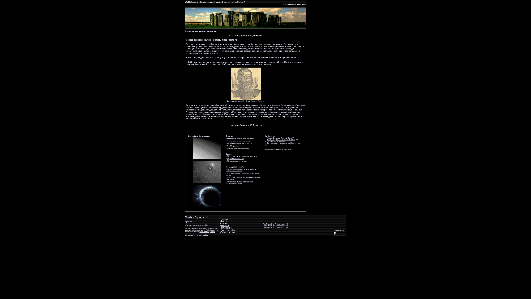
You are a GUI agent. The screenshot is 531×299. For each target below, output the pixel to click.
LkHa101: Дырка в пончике (236, 146)
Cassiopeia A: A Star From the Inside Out (243, 156)
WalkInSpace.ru (191, 2)
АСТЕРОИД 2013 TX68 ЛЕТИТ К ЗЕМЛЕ (281, 140)
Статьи (224, 223)
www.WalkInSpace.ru (207, 232)
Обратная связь (228, 232)
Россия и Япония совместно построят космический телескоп (240, 182)
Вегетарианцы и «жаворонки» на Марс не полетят (284, 143)
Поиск (304, 4)
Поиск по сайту (228, 230)
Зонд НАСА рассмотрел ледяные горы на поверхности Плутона (241, 170)
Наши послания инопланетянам (238, 148)
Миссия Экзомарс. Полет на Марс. (279, 138)
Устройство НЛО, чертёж (238, 161)
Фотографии (226, 228)
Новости (292, 4)
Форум (298, 4)
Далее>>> (257, 35)
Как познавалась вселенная (200, 31)
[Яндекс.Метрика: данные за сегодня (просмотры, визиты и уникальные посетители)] (340, 234)
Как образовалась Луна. (275, 141)
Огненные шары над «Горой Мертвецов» (241, 138)
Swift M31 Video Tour (237, 159)
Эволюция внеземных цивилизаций (239, 141)
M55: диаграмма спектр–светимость (239, 143)
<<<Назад (234, 35)
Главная (286, 4)
